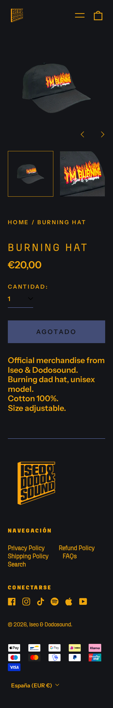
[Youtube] (83, 601)
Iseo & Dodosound (50, 625)
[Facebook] (12, 601)
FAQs (70, 556)
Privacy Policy (26, 548)
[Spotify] (54, 601)
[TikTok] (40, 601)
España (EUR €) (32, 685)
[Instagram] (26, 601)
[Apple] (69, 601)
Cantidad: (28, 287)
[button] (98, 15)
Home (18, 222)
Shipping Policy (28, 556)
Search (17, 565)
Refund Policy (77, 548)
